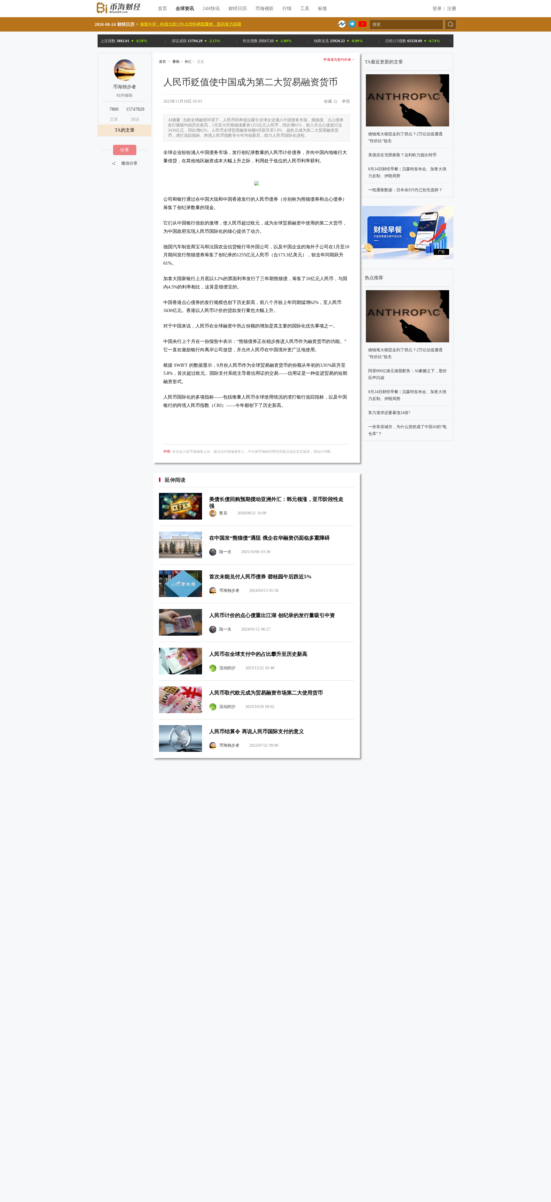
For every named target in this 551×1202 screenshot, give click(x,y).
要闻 (175, 62)
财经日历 (237, 8)
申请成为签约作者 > (338, 60)
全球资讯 (185, 8)
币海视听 (264, 8)
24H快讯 (211, 8)
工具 (304, 8)
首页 (162, 8)
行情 (287, 8)
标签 (322, 8)
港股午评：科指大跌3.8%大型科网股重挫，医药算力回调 (190, 24)
